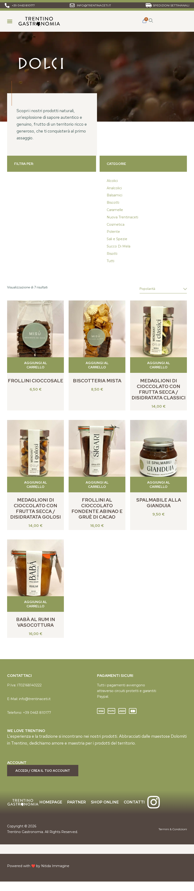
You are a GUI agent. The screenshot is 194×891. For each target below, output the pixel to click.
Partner (76, 802)
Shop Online (105, 802)
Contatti (134, 802)
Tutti (110, 261)
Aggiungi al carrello (35, 365)
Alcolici (112, 181)
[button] (9, 21)
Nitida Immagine (55, 866)
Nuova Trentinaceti (122, 217)
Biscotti (113, 202)
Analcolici (114, 188)
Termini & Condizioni (173, 829)
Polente (113, 231)
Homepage (51, 802)
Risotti (112, 253)
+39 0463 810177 (37, 712)
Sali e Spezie (117, 239)
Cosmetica (115, 224)
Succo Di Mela (118, 246)
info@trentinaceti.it (35, 699)
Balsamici (114, 195)
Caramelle (115, 210)
